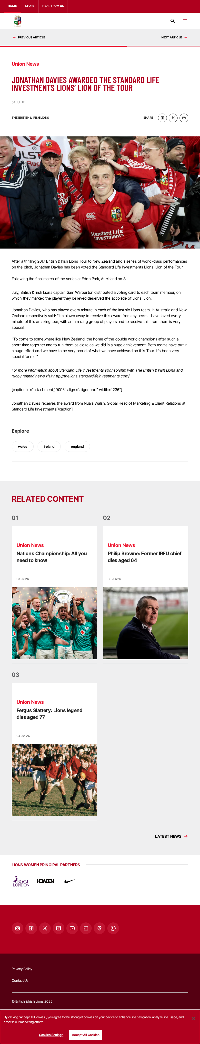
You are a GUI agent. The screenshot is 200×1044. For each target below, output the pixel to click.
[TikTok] (58, 928)
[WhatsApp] (113, 928)
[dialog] (100, 1027)
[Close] (193, 1018)
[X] (45, 928)
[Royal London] (21, 881)
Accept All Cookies (85, 1035)
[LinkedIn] (86, 928)
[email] (184, 118)
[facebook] (162, 118)
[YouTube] (72, 928)
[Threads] (99, 928)
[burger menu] (185, 21)
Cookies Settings (51, 1035)
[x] (173, 118)
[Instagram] (17, 928)
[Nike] (69, 881)
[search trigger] (173, 21)
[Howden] (45, 881)
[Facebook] (31, 928)
